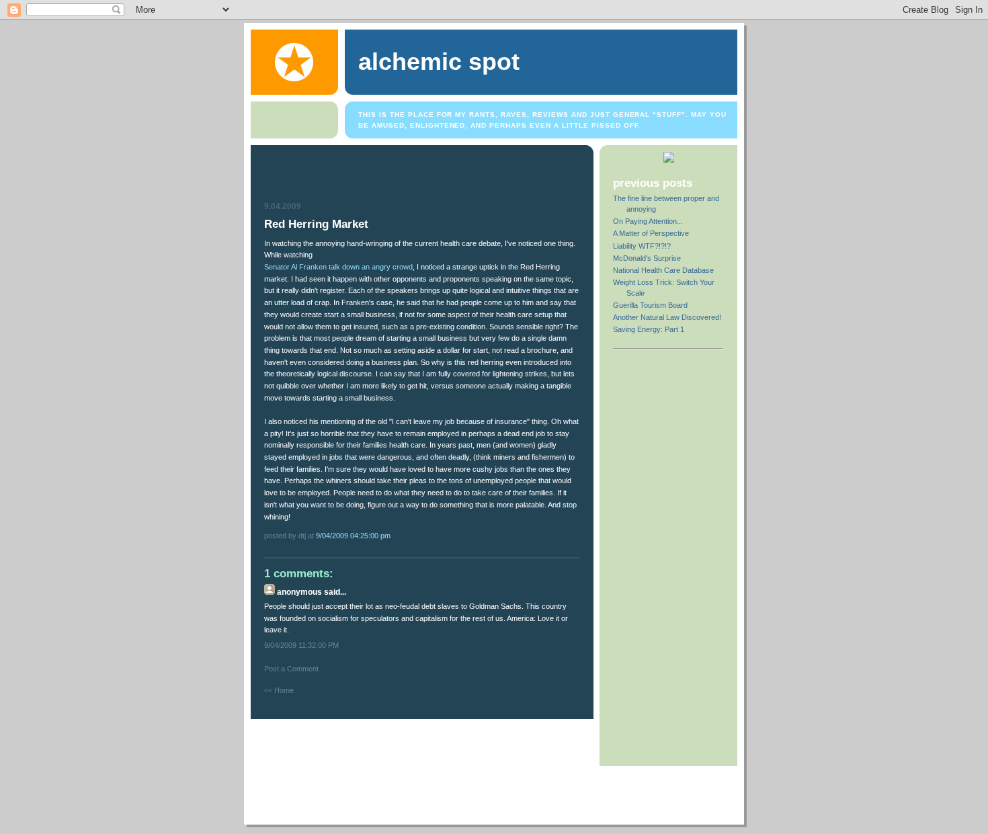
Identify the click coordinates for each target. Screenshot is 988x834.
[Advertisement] (423, 175)
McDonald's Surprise (647, 258)
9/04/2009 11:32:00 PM (301, 645)
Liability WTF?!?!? (642, 246)
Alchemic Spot (439, 61)
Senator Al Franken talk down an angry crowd (338, 267)
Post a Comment (291, 669)
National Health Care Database (663, 270)
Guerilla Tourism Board (650, 305)
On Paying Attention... (648, 221)
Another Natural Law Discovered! (667, 317)
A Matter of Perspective (651, 233)
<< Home (279, 690)
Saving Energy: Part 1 (648, 329)
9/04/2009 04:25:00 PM (353, 536)
